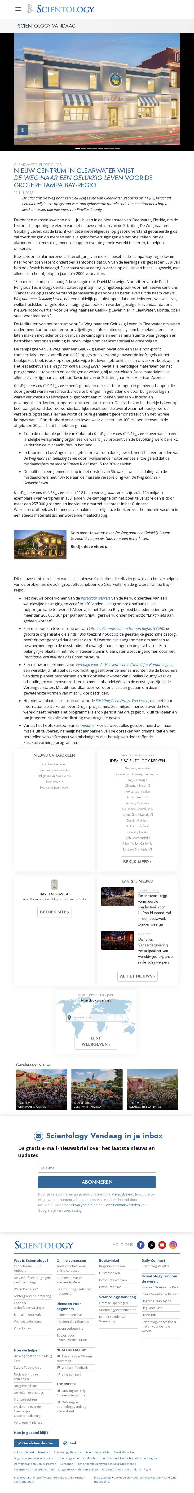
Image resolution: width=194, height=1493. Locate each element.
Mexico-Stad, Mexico (137, 791)
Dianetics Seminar (69, 1315)
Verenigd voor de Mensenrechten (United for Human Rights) (124, 664)
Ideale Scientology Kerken (160, 1294)
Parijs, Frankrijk (137, 780)
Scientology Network (67, 1452)
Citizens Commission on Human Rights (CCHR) (126, 628)
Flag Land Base (152, 1308)
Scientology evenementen (54, 770)
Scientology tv (54, 781)
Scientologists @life (156, 1266)
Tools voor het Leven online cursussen (71, 1268)
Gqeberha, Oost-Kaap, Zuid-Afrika (137, 774)
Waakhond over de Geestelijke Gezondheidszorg (27, 1411)
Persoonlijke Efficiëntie (73, 1321)
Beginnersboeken (112, 1266)
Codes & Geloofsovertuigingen (29, 1305)
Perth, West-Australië (137, 838)
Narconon (66, 1463)
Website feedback (74, 1367)
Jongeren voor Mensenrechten (78, 1469)
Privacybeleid (122, 1194)
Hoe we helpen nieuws (54, 787)
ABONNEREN (97, 1182)
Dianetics (44, 1452)
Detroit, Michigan (137, 820)
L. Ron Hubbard (24, 1452)
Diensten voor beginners (69, 1306)
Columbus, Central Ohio (137, 809)
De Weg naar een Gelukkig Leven (35, 1463)
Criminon (83, 725)
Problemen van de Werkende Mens (70, 1280)
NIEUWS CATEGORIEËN (54, 755)
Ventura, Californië (137, 803)
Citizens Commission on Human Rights (126, 1469)
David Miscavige (124, 1452)
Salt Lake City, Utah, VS (137, 849)
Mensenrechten (25, 1399)
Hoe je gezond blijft (31, 1432)
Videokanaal (22, 1328)
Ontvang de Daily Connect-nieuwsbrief (72, 1393)
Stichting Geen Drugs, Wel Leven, (123, 700)
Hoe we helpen (27, 1350)
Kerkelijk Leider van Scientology (113, 1318)
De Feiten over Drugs (29, 1392)
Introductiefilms (110, 1287)
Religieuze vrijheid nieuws (54, 776)
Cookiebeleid (122, 1477)
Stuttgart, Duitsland (137, 826)
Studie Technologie (27, 1367)
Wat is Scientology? (31, 1260)
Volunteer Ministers (28, 1422)
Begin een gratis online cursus (33, 1458)
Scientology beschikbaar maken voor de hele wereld (159, 1326)
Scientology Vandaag (117, 1297)
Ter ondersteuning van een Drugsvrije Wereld (107, 1463)
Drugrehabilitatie (26, 1386)
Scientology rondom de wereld (159, 1279)
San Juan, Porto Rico (137, 768)
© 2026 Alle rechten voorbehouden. (49, 1479)
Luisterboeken (109, 1273)
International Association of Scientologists (129, 1458)
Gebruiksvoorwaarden (122, 1204)
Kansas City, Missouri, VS (137, 814)
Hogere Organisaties (156, 1301)
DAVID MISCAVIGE (54, 894)
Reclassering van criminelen (26, 1376)
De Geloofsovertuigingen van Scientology (32, 1280)
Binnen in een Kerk (27, 1314)
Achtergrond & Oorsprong (32, 1296)
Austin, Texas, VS (137, 797)
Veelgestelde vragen (28, 1321)
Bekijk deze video (89, 546)
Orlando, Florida (137, 832)
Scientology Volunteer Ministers (77, 1458)
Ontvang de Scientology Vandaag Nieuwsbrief (71, 1406)
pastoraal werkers (95, 598)
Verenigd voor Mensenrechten (34, 1469)
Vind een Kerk (71, 1374)
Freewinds (149, 1315)
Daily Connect (153, 1260)
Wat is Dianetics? (26, 1289)
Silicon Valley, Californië (137, 843)
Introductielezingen (113, 1280)
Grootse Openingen (54, 764)
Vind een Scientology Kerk (160, 1287)
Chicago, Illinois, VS (137, 785)
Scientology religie (97, 1452)
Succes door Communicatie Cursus (72, 1337)
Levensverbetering (70, 1328)
